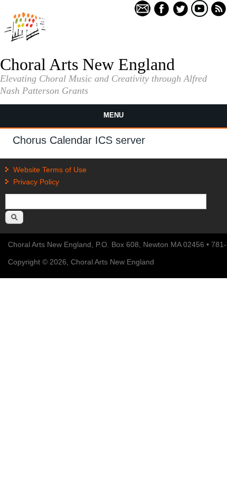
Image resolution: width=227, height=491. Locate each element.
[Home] (25, 40)
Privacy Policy (36, 182)
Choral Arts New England (87, 64)
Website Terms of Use (50, 169)
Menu (113, 115)
